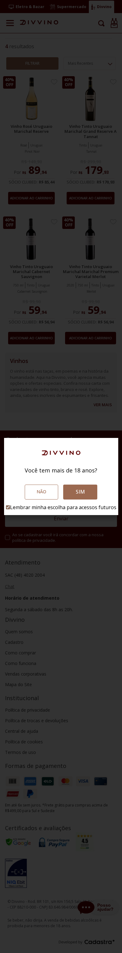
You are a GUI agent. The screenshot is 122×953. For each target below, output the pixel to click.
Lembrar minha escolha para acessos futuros (63, 507)
